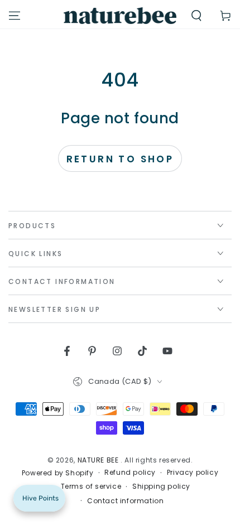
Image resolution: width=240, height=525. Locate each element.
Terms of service (91, 486)
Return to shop (120, 159)
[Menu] (14, 15)
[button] (196, 15)
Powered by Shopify (58, 473)
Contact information (125, 501)
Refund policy (130, 472)
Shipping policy (161, 486)
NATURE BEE (99, 460)
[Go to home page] (120, 15)
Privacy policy (192, 472)
